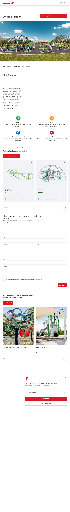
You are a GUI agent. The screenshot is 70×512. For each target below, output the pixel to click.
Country (27, 389)
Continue (46, 398)
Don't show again (46, 403)
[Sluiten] (65, 378)
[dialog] (35, 256)
